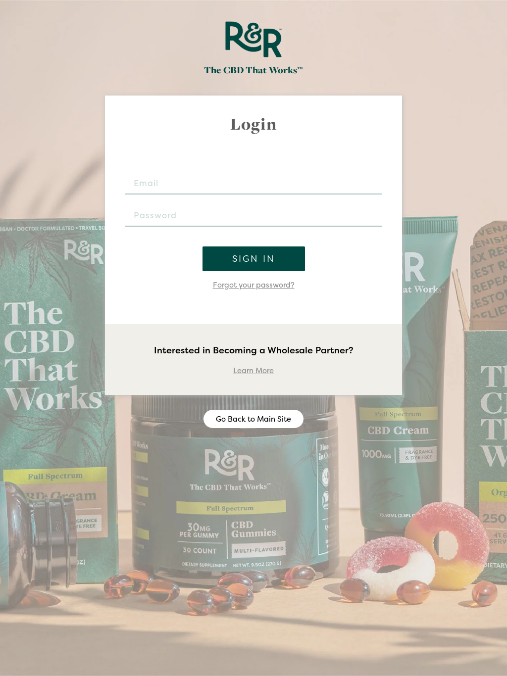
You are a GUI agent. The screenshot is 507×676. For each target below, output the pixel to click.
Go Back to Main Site (253, 419)
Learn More (253, 370)
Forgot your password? (254, 285)
